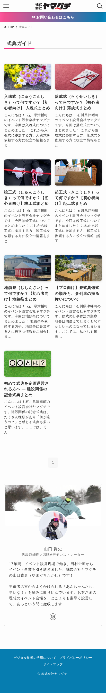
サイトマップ (53, 664)
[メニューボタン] (6, 6)
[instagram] (53, 616)
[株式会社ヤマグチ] (53, 6)
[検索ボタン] (100, 6)
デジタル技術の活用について (35, 657)
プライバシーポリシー (75, 657)
